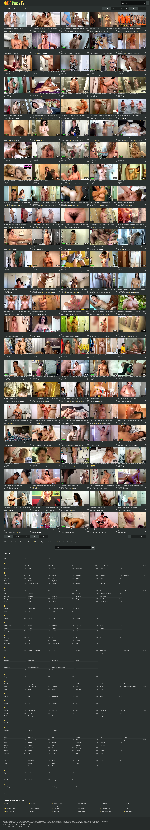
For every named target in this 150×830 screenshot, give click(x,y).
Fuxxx (5, 488)
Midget (54, 689)
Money (102, 689)
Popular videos (61, 3)
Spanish (78, 745)
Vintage (54, 780)
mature (125, 31)
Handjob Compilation (34, 650)
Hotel (77, 653)
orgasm (52, 118)
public (80, 162)
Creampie (102, 591)
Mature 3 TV (9, 803)
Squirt (101, 740)
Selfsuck (6, 748)
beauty (96, 466)
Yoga (5, 794)
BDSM (30, 581)
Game (6, 640)
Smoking (54, 750)
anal (101, 488)
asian (66, 53)
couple (51, 31)
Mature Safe (81, 809)
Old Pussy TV (14, 3)
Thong (30, 763)
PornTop (92, 532)
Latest (115, 9)
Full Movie (79, 631)
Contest (78, 596)
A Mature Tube (10, 809)
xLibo (127, 809)
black (127, 379)
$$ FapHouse (121, 53)
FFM (29, 631)
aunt (133, 510)
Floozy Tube (57, 806)
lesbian (134, 31)
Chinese (30, 596)
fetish (104, 53)
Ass (77, 566)
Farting (30, 625)
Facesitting (7, 625)
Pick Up (30, 713)
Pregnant (78, 716)
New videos (71, 3)
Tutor (77, 766)
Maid (5, 686)
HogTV (91, 53)
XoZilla (5, 379)
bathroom (137, 162)
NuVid (5, 53)
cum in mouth (127, 358)
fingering (38, 96)
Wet (77, 787)
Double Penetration (57, 608)
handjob (67, 31)
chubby (76, 31)
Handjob (6, 653)
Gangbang (7, 643)
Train (77, 763)
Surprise (102, 750)
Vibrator (30, 780)
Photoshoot (31, 710)
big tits (75, 53)
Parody (6, 710)
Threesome (31, 766)
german (79, 118)
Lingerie (78, 677)
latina (10, 379)
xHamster (6, 31)
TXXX (33, 118)
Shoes (30, 745)
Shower (30, 750)
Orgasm (54, 703)
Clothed (54, 599)
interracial (73, 401)
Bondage (102, 575)
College (54, 601)
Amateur (30, 566)
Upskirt (54, 773)
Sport (77, 753)
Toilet (53, 766)
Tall (5, 760)
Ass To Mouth (104, 566)
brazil (39, 379)
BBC (79, 205)
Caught (6, 601)
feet (100, 53)
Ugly (5, 773)
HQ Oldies (57, 809)
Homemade (55, 653)
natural (19, 379)
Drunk (77, 608)
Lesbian (30, 677)
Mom (101, 686)
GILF (29, 640)
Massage (30, 684)
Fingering (54, 625)
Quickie (6, 723)
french (43, 118)
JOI (77, 667)
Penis (5, 716)
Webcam (30, 787)
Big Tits (54, 583)
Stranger (102, 745)
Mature (30, 689)
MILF (129, 75)
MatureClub (92, 292)
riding (54, 205)
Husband (126, 650)
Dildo (5, 611)
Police (53, 713)
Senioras (34, 227)
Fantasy (6, 631)
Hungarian (102, 653)
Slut (53, 745)
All (133, 9)
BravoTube (92, 249)
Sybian (125, 740)
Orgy (77, 703)
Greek (77, 638)
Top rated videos (82, 3)
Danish (6, 608)
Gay (29, 638)
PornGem (120, 205)
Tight (53, 760)
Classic (54, 591)
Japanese (7, 667)
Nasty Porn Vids (106, 811)
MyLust (91, 31)
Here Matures (82, 803)
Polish (53, 716)
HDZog (62, 227)
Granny (54, 640)
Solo (77, 740)
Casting (6, 596)
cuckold (72, 336)
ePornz (32, 811)
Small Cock (55, 748)
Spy (101, 737)
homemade (15, 53)
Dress (53, 611)
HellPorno (34, 205)
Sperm (78, 750)
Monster (126, 684)
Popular (106, 9)
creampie (80, 271)
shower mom (14, 542)
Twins (101, 760)
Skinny (54, 740)
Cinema (30, 601)
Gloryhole (31, 643)
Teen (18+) (31, 760)
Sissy (53, 737)
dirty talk (40, 53)
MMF (101, 684)
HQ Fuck (128, 803)
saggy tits (17, 140)
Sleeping (54, 742)
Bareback (7, 578)
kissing (130, 31)
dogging (81, 31)
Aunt (125, 566)
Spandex (78, 742)
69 (51, 96)
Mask (5, 689)
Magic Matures (58, 803)
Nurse (77, 696)
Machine (6, 684)
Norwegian (55, 696)
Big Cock (54, 581)
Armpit (54, 568)
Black (77, 578)
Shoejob (30, 742)
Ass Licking (79, 568)
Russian (54, 730)
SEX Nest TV (105, 803)
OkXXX (120, 314)
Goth (53, 638)
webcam (39, 75)
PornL (5, 205)
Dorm (29, 611)
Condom (78, 593)
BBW (43, 96)
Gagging (6, 638)
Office (6, 703)
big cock (106, 31)
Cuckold (102, 599)
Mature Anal (55, 684)
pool (49, 542)
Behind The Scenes (33, 583)
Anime (30, 568)
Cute (125, 591)
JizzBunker (121, 75)
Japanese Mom (32, 670)
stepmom (68, 75)
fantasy (44, 445)
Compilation (79, 591)
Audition (102, 568)
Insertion (6, 660)
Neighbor (6, 696)
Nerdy (29, 696)
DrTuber (63, 96)
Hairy (5, 650)
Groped (78, 640)
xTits (5, 271)
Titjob (53, 763)
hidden (72, 292)
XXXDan (34, 53)
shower (11, 31)
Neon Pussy (105, 806)
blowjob (103, 314)
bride (96, 532)
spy (72, 96)
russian (47, 184)
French (78, 628)
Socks (54, 753)
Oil (29, 703)
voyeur (72, 31)
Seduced (6, 745)
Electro (30, 618)
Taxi (5, 763)
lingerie (40, 488)
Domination (31, 608)
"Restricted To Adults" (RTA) (21, 824)
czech (39, 227)
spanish (127, 140)
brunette (10, 162)
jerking (23, 75)
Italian (77, 660)
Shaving (6, 753)
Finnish (54, 628)
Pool (77, 710)
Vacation (6, 780)
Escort (78, 618)
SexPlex (5, 358)
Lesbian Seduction (57, 677)
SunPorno (34, 31)
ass (129, 314)
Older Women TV (11, 806)
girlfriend (44, 140)
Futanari (102, 628)
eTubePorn (57, 811)
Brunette (102, 583)
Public (101, 713)
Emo (53, 618)
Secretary (7, 742)
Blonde (78, 581)
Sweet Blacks (82, 811)
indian (126, 227)
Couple (78, 601)
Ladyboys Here (106, 809)
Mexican (54, 686)
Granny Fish (33, 803)
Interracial (55, 660)
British (101, 581)
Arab (53, 566)
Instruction (31, 660)
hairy (133, 75)
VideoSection (7, 314)
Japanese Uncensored (58, 667)
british (21, 314)
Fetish (30, 628)
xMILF (62, 53)
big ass (131, 227)
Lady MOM (81, 806)
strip (43, 249)
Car (5, 593)
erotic (129, 249)
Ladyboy (6, 677)
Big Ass (54, 575)
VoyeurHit (63, 162)
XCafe (62, 31)
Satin (5, 737)
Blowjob (78, 583)
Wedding (54, 787)
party (139, 31)
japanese (77, 445)
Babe (5, 575)
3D (5, 559)
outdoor (103, 292)
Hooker (78, 650)
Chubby (30, 599)
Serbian (6, 750)
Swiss (125, 737)
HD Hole (32, 806)
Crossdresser (104, 596)
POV (9, 75)
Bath (5, 581)
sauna (36, 542)
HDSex (119, 162)
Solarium (78, 737)
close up (72, 314)
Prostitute (103, 710)
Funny (101, 625)
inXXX (91, 379)
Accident (6, 566)
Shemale (30, 737)
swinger (109, 423)
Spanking (78, 748)
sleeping (73, 542)
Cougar (78, 599)
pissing (68, 118)
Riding (30, 730)
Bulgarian (126, 575)
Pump (101, 716)
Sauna (6, 740)
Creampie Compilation (106, 593)
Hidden (54, 650)
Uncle (29, 773)
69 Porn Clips (129, 811)
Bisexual (78, 575)
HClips (5, 75)
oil (102, 75)
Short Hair (31, 748)
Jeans (53, 670)
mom (111, 53)
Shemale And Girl (33, 740)
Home (53, 3)
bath (108, 53)
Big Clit (54, 578)
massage (98, 75)
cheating (72, 445)
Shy (29, 753)
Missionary (79, 689)
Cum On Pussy (104, 601)
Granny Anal (55, 643)
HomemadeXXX (65, 445)
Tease (6, 766)
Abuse (29, 826)
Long (142, 9)
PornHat (120, 31)
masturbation (129, 53)
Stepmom (102, 742)
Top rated (124, 9)
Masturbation (32, 686)
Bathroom (7, 583)
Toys (77, 760)
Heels (29, 653)
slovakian (101, 358)
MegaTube (34, 488)
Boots (101, 578)
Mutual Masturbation (130, 686)
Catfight (6, 599)
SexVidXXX (92, 96)
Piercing (30, 716)
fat (42, 510)
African (6, 568)
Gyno (101, 638)
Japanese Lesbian (9, 670)
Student (102, 748)
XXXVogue (121, 227)
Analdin (34, 249)
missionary (44, 205)
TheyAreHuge (121, 292)
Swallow (102, 753)
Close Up (54, 596)
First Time (55, 631)
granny (67, 314)
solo (135, 53)
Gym (77, 643)
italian (125, 445)
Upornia (34, 445)
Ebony (6, 618)
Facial (6, 628)
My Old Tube (129, 806)
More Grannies (10, 811)
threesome (46, 31)
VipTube (34, 75)
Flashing (78, 625)
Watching (7, 787)
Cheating (30, 593)
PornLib (63, 292)
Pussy (125, 710)
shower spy (65, 542)
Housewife (103, 650)
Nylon (101, 696)
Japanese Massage (33, 667)
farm (52, 379)
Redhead (6, 730)
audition (79, 75)
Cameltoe (7, 591)
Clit (53, 593)
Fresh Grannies (34, 809)
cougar (110, 75)
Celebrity (30, 591)
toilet (124, 379)
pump (128, 423)
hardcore (68, 510)
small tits (76, 227)
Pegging (6, 713)
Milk (77, 686)
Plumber (54, 710)
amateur (40, 31)
